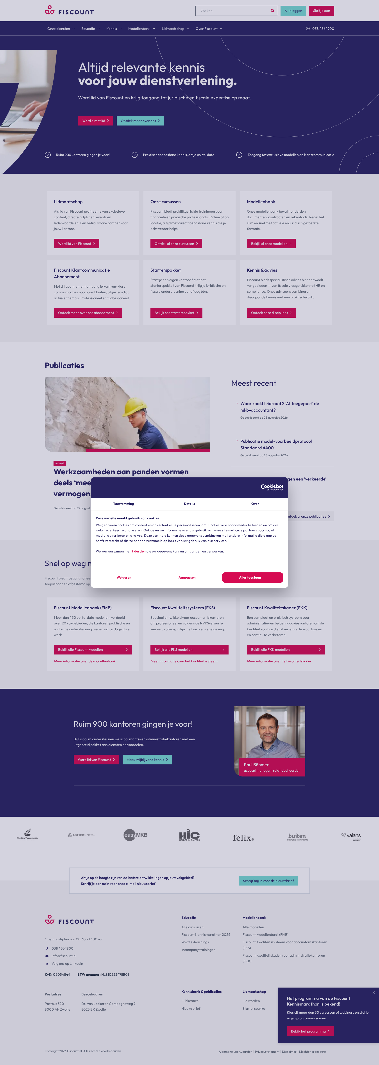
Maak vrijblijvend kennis (145, 759)
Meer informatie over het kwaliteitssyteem (184, 661)
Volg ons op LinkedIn (67, 963)
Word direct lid (93, 120)
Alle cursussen (192, 927)
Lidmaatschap (173, 28)
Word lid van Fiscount (74, 243)
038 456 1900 (323, 28)
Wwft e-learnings (195, 942)
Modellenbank (139, 28)
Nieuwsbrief (190, 1008)
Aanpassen (187, 577)
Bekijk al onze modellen (269, 243)
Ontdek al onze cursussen (174, 243)
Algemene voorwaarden (235, 1052)
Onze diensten (58, 28)
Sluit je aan (321, 10)
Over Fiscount (207, 28)
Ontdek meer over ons (138, 120)
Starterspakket (254, 1008)
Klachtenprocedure (312, 1052)
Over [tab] (255, 504)
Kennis (111, 28)
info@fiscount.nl (64, 956)
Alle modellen (253, 927)
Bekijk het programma (308, 1031)
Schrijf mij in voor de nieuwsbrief (268, 881)
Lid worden (251, 1001)
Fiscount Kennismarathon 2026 (205, 934)
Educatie (88, 28)
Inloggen (295, 10)
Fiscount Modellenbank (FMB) (265, 934)
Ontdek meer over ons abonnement (86, 312)
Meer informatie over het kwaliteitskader (279, 661)
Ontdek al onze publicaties (305, 516)
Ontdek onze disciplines (269, 312)
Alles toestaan (250, 577)
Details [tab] (189, 504)
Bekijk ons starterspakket (174, 312)
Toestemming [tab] (123, 504)
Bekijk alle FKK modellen (270, 649)
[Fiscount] (69, 13)
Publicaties (189, 1001)
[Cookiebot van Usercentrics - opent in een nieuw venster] (264, 487)
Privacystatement (267, 1052)
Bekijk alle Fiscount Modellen (80, 649)
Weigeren (124, 577)
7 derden (139, 551)
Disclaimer (289, 1052)
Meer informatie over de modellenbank (85, 661)
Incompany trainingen (198, 949)
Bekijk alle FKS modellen (174, 649)
